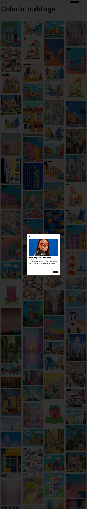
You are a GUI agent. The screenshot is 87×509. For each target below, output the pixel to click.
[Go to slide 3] (43, 254)
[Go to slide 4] (44, 254)
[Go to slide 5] (45, 254)
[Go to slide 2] (42, 254)
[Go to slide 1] (41, 254)
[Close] (58, 235)
